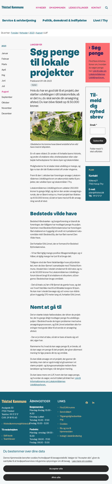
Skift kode (8, 435)
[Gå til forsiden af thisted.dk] (11, 7)
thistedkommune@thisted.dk (17, 423)
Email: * (93, 125)
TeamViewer (9, 439)
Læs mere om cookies (82, 461)
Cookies (63, 423)
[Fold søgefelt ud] (106, 7)
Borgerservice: (37, 407)
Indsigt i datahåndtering (71, 436)
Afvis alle (56, 477)
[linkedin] (93, 402)
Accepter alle (56, 468)
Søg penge (96, 50)
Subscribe (98, 140)
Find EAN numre (67, 407)
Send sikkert (65, 411)
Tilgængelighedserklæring (71, 418)
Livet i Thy (100, 20)
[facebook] (86, 402)
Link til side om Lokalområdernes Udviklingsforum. (97, 74)
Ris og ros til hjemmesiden (66, 430)
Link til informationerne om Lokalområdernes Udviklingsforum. (55, 381)
